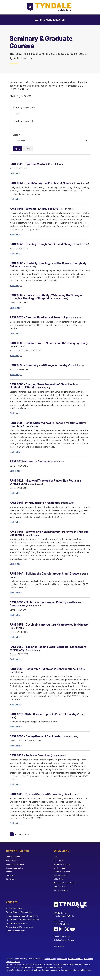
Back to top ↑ (16, 173)
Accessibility (62, 958)
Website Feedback (75, 958)
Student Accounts (61, 875)
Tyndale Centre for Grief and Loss (19, 912)
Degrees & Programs (62, 864)
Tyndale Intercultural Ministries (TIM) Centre (23, 919)
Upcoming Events (61, 890)
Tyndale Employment (62, 936)
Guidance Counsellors (14, 868)
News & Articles (60, 886)
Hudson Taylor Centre (14, 908)
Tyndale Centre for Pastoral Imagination (22, 916)
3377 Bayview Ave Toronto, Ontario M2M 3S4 (64, 914)
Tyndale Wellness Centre (15, 930)
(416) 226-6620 (59, 921)
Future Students (12, 860)
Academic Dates (60, 868)
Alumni (9, 871)
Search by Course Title (23, 121)
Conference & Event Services (65, 883)
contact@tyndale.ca (61, 924)
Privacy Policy (50, 958)
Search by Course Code (24, 107)
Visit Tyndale (59, 860)
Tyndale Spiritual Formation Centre (20, 927)
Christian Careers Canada (64, 940)
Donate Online (59, 946)
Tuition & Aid (58, 879)
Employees (10, 879)
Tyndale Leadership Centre (16, 923)
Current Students (13, 857)
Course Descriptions (62, 871)
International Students (15, 864)
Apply (56, 857)
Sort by (16, 134)
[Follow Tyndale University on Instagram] (61, 929)
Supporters (10, 875)
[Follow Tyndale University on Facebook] (56, 929)
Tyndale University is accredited (18, 964)
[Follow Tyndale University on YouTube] (72, 929)
